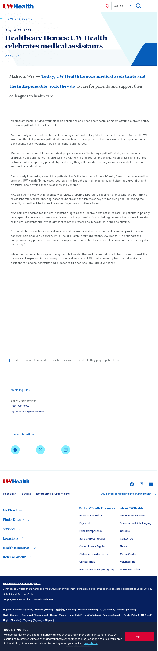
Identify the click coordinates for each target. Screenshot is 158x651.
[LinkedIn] (150, 484)
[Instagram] (141, 484)
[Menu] (151, 6)
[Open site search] (139, 6)
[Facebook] (131, 484)
